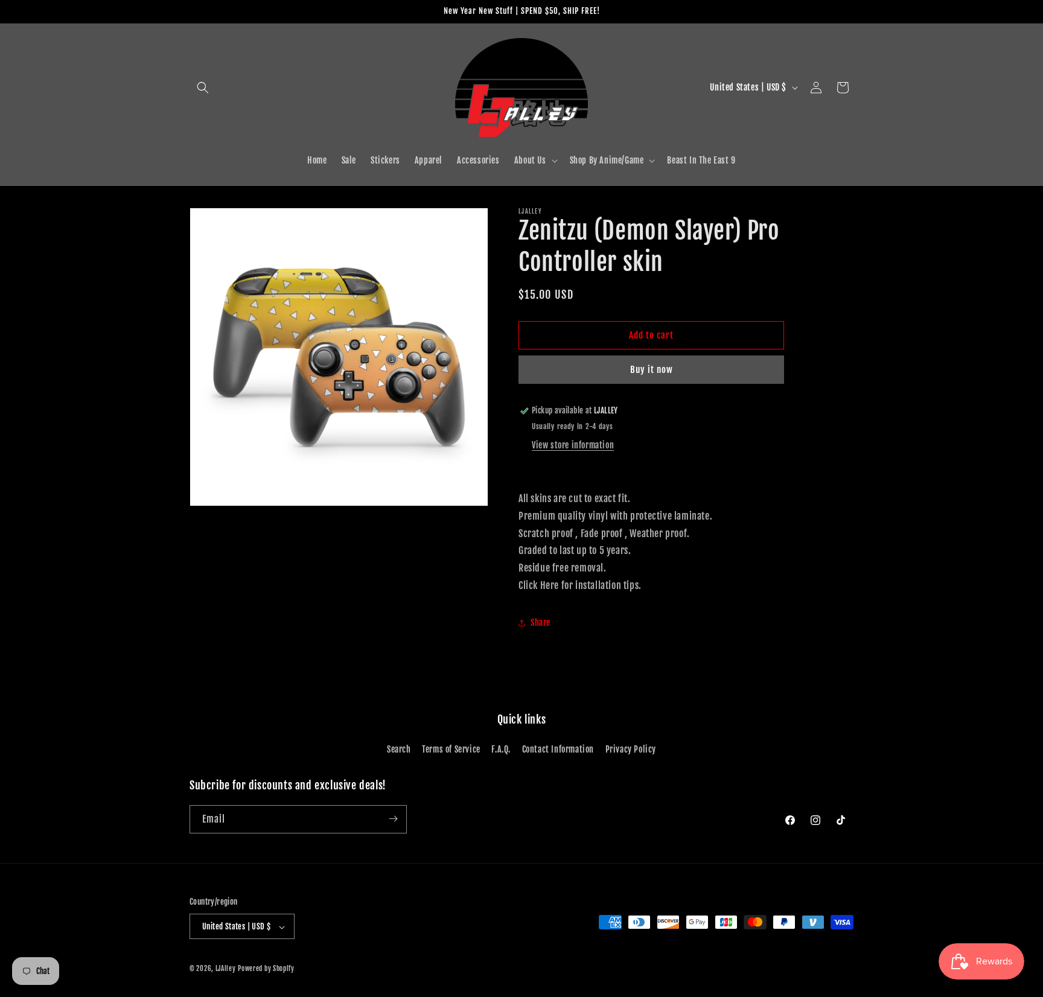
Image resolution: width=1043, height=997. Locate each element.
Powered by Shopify (266, 969)
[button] (203, 87)
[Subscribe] (393, 818)
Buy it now (651, 369)
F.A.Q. (501, 750)
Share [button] (540, 623)
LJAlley (225, 969)
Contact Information (558, 750)
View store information (573, 445)
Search (399, 750)
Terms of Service (451, 750)
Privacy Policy (630, 750)
